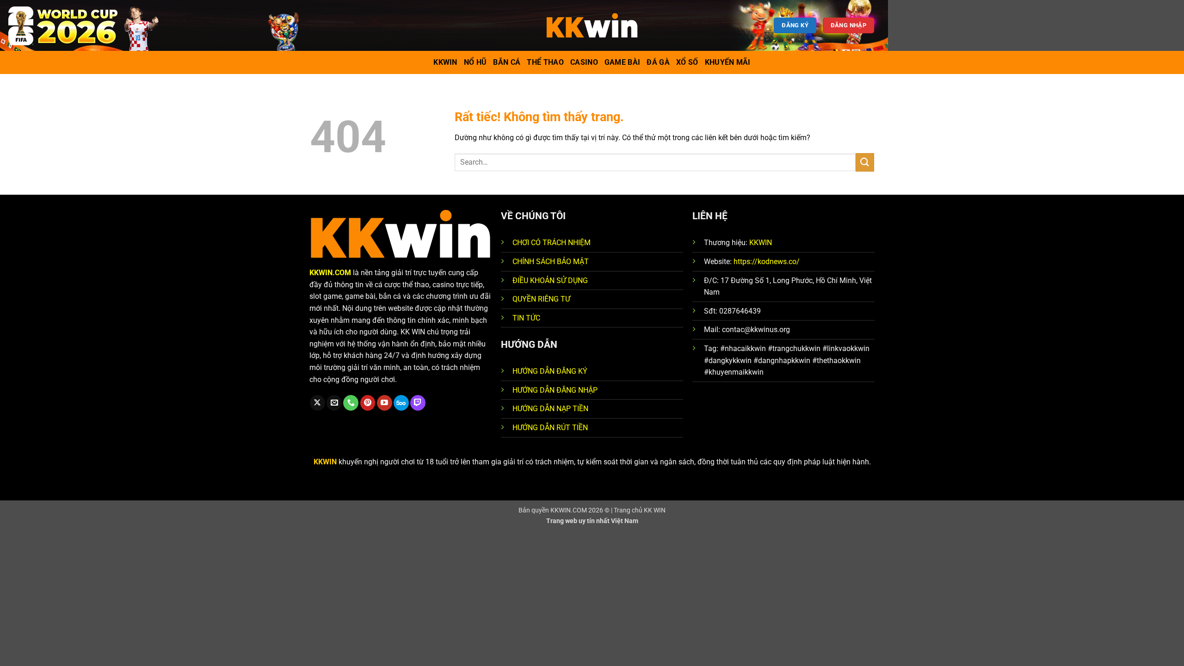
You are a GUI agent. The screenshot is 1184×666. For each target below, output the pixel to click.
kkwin (445, 62)
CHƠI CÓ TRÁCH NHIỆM (551, 242)
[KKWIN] (592, 25)
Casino (584, 62)
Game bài (622, 62)
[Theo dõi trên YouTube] (384, 403)
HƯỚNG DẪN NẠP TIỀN (550, 408)
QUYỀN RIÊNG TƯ (541, 299)
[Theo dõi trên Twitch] (418, 403)
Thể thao (545, 62)
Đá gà (658, 62)
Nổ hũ (475, 62)
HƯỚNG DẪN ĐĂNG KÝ (549, 371)
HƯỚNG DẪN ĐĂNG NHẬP (555, 390)
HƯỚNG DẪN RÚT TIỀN (550, 427)
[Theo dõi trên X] (317, 403)
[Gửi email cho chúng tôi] (334, 403)
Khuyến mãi (728, 62)
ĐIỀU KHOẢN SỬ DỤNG (550, 280)
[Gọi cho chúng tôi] (350, 403)
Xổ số (687, 62)
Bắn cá (506, 62)
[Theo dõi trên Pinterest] (368, 403)
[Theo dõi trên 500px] (401, 403)
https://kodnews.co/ (767, 261)
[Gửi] (865, 162)
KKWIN (760, 242)
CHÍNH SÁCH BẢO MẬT (550, 261)
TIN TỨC (526, 318)
